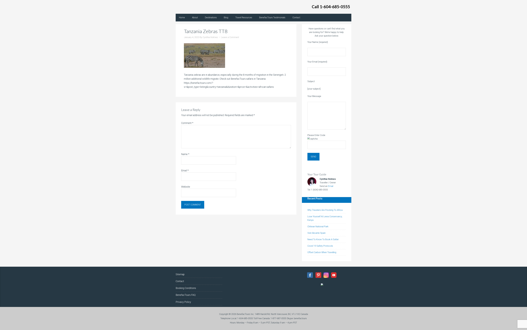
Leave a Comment (230, 37)
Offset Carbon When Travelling (321, 252)
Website (185, 186)
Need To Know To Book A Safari (323, 239)
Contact (180, 281)
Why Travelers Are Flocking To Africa (325, 210)
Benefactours (198, 7)
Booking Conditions (186, 288)
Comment (187, 123)
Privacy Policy (183, 301)
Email (185, 170)
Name (185, 154)
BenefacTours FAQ (186, 294)
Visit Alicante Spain (316, 233)
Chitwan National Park (317, 226)
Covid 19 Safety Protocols (320, 246)
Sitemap (180, 274)
